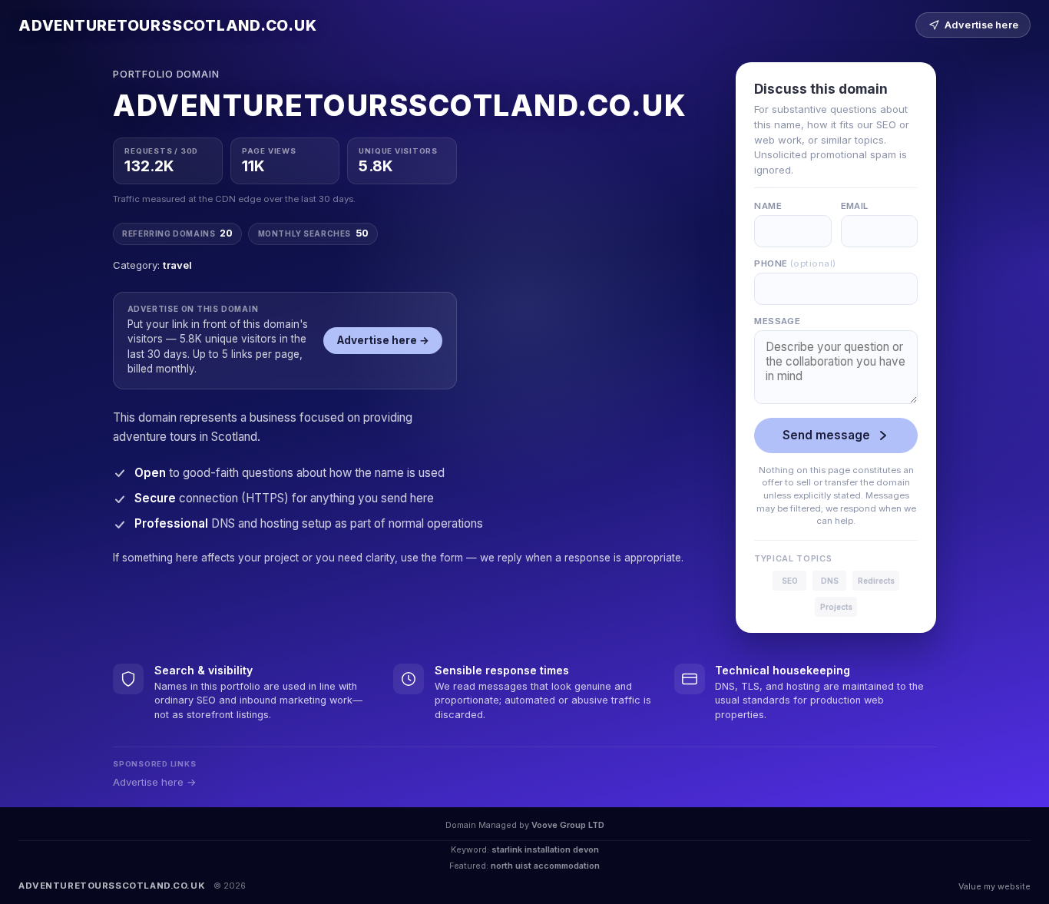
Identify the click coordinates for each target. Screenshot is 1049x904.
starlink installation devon (545, 849)
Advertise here (981, 25)
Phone (795, 263)
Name (768, 205)
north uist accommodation (545, 865)
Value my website (994, 886)
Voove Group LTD (567, 825)
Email (855, 205)
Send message (826, 435)
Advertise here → (383, 340)
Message (777, 321)
